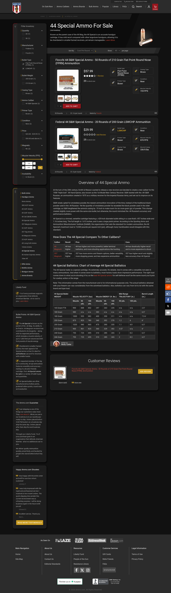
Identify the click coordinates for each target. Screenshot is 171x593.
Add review (145, 371)
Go (40, 167)
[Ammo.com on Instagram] (88, 570)
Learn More (110, 40)
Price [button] (24, 131)
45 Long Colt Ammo (29, 243)
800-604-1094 (130, 1)
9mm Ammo (26, 201)
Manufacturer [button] (27, 45)
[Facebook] (168, 300)
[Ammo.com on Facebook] (76, 570)
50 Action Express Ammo (31, 255)
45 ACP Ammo (27, 209)
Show (110, 51)
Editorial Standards (52, 564)
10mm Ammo (27, 247)
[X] (168, 306)
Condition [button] (26, 121)
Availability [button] (26, 174)
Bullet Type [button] (26, 60)
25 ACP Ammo (27, 239)
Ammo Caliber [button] (28, 100)
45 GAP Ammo (27, 213)
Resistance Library (81, 564)
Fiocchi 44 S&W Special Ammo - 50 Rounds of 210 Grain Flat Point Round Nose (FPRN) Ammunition (102, 370)
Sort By (71, 51)
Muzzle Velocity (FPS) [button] (31, 156)
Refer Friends (108, 559)
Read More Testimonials (30, 523)
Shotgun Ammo (27, 272)
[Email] (168, 312)
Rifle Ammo (26, 264)
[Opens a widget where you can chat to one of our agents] (16, 579)
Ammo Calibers (63, 6)
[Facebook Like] (168, 293)
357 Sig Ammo (27, 232)
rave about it (24, 414)
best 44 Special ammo (103, 275)
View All (25, 258)
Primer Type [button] (27, 111)
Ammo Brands (79, 6)
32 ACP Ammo (27, 228)
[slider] (23, 159)
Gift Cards (107, 554)
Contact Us (49, 559)
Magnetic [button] (26, 145)
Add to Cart (72, 106)
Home (43, 16)
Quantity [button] (25, 31)
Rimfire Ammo (27, 268)
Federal (98, 172)
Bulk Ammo (93, 6)
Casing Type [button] (27, 90)
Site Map (19, 559)
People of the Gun (81, 559)
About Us (48, 554)
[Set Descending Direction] (95, 51)
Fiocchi (98, 113)
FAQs (105, 564)
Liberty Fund (79, 554)
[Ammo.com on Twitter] (82, 570)
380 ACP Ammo (28, 205)
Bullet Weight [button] (27, 76)
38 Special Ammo (28, 220)
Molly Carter (66, 344)
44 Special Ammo (71, 16)
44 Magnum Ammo (29, 236)
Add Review (101, 135)
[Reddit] (168, 287)
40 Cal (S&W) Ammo (29, 217)
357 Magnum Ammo (29, 224)
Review (100, 76)
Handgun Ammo (55, 16)
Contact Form (142, 1)
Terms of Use (137, 554)
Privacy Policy (137, 559)
